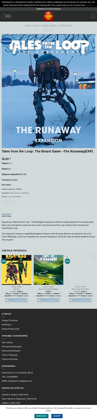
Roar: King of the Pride (80, 289)
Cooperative (65, 26)
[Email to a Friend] (12, 202)
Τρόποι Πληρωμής (10, 355)
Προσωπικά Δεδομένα (11, 351)
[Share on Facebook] (8, 202)
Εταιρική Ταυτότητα (10, 320)
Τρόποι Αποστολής (10, 359)
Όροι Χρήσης (7, 342)
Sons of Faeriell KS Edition (48, 289)
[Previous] (2, 282)
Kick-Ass (16, 289)
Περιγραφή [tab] (6, 216)
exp (9, 197)
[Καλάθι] (93, 16)
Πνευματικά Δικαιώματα (11, 347)
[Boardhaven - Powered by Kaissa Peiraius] (48, 16)
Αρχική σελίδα (32, 26)
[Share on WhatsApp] (4, 202)
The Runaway (16, 197)
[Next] (95, 282)
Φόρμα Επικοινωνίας (11, 329)
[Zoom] (5, 145)
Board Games (49, 26)
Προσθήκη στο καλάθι (17, 300)
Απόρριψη (89, 5)
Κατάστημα (6, 325)
